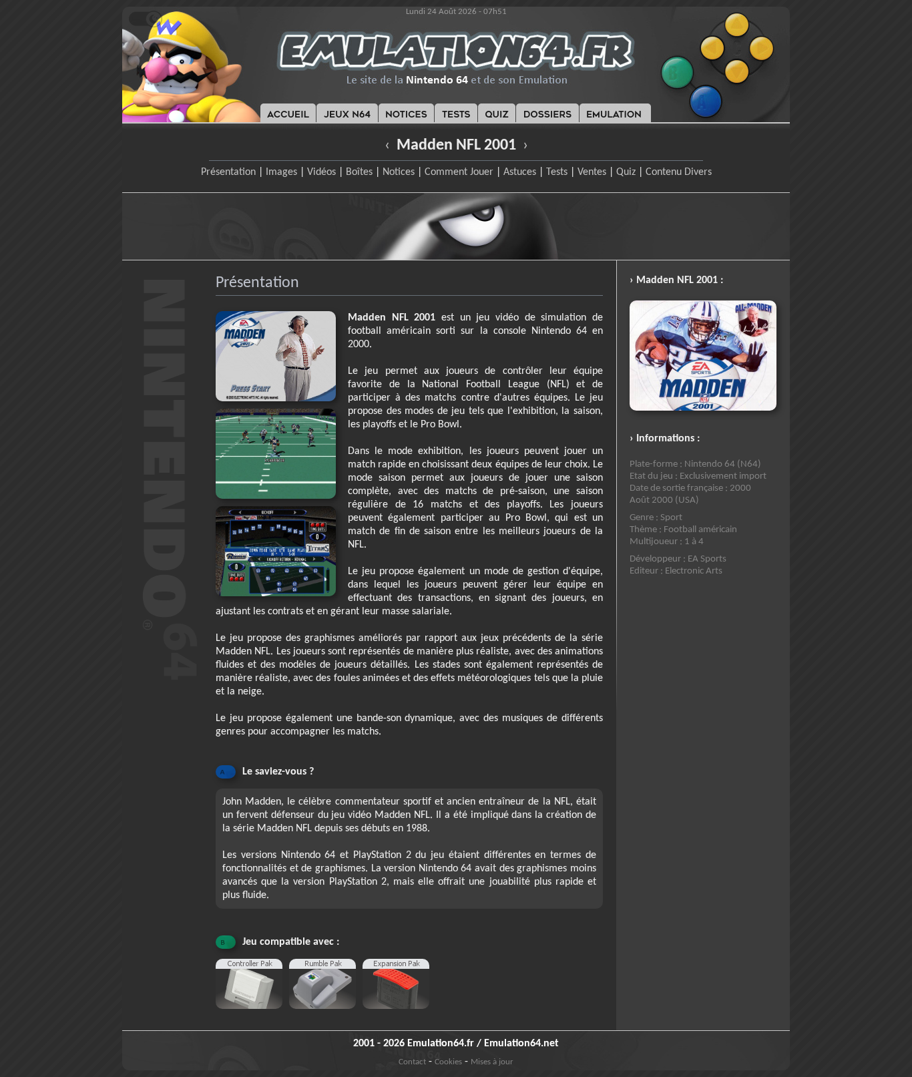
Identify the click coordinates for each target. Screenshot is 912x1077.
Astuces (519, 172)
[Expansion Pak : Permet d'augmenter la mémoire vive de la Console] (399, 1014)
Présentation (228, 172)
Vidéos (321, 172)
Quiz (626, 172)
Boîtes (359, 172)
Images (281, 172)
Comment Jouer (459, 172)
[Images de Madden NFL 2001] (282, 503)
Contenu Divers (679, 172)
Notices (399, 172)
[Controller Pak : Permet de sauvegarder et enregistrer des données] (252, 1014)
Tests (556, 172)
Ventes (592, 172)
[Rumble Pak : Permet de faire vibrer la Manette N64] (326, 1014)
